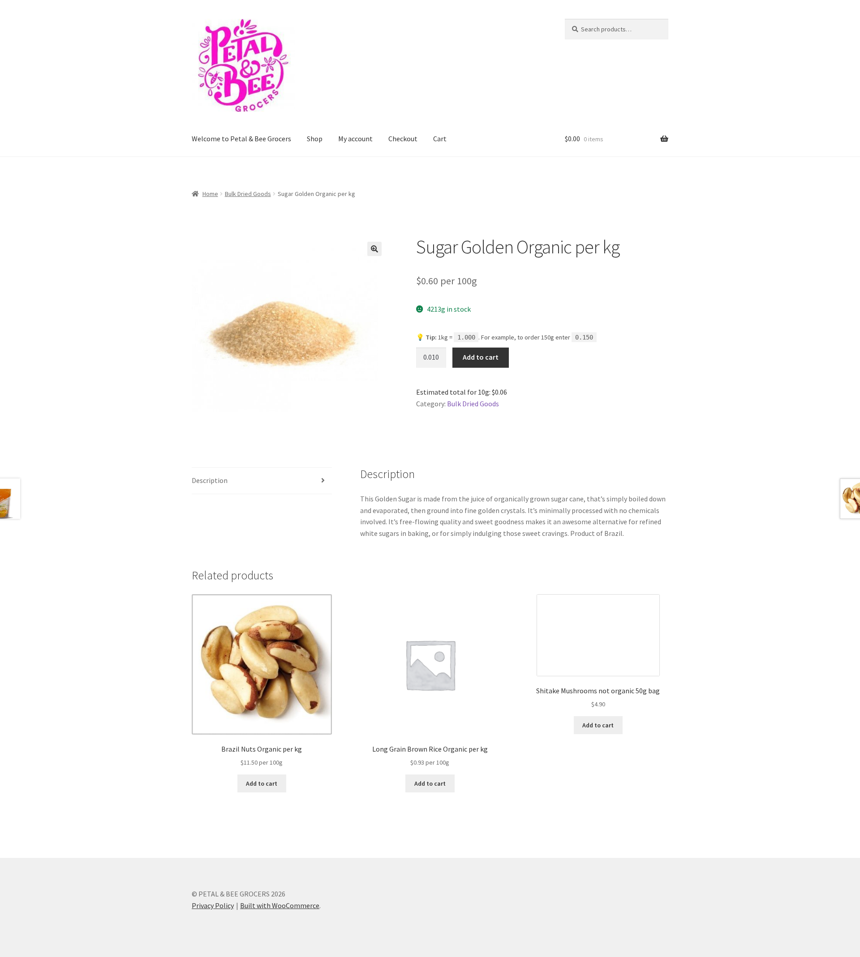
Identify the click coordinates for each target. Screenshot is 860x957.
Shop (314, 138)
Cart (440, 138)
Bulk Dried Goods (248, 194)
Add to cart (481, 356)
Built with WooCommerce (279, 905)
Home (210, 194)
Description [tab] (210, 480)
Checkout (402, 138)
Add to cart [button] (261, 783)
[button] (374, 249)
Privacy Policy (213, 905)
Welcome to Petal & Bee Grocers (241, 138)
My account (355, 138)
